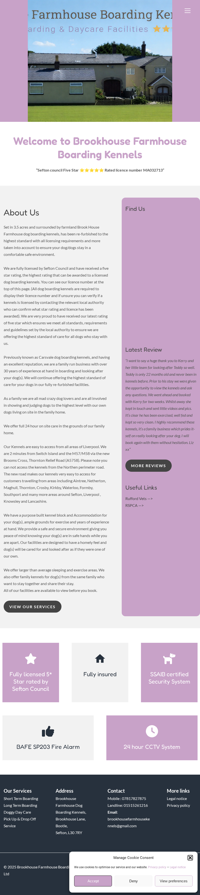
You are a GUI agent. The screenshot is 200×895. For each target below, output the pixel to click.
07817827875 (134, 798)
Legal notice (178, 867)
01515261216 (136, 805)
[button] (190, 857)
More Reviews (148, 465)
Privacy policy (157, 867)
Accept (93, 881)
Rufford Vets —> (139, 498)
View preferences (174, 881)
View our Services (32, 606)
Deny (133, 881)
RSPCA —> (134, 505)
